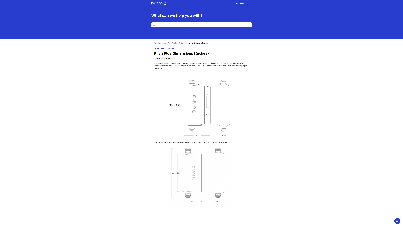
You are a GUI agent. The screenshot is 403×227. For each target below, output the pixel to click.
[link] (197, 43)
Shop (249, 3)
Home (242, 3)
